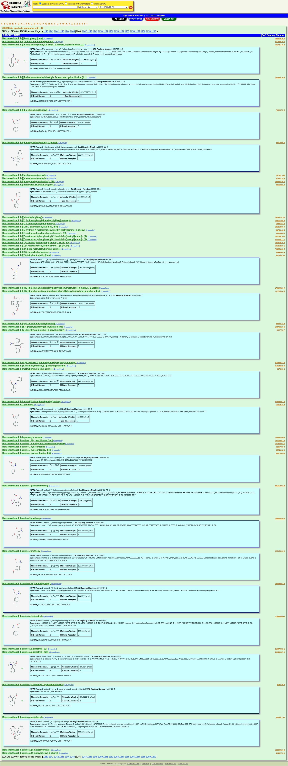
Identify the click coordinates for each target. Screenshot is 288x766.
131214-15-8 (280, 243)
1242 (56, 31)
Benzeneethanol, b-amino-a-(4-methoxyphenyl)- (26, 750)
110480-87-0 (280, 652)
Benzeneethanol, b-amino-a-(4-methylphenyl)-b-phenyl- (30, 753)
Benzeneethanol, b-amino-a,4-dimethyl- (22, 616)
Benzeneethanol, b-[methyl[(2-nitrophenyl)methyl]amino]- (31, 401)
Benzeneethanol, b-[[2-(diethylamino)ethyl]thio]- (26, 255)
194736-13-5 (280, 327)
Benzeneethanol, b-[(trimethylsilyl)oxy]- (22, 217)
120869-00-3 (280, 616)
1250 (100, 31)
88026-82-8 (280, 453)
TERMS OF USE (133, 764)
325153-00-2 (280, 551)
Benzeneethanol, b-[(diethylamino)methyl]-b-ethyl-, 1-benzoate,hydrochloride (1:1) (44, 77)
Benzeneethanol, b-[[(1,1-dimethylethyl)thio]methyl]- (29, 223)
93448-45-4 (280, 252)
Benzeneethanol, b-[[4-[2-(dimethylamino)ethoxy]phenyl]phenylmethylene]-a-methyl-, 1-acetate (50, 288)
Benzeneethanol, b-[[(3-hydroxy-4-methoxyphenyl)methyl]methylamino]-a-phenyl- (43, 230)
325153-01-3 (280, 486)
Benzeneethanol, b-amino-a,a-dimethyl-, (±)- (24, 649)
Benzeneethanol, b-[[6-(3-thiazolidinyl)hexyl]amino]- (28, 323)
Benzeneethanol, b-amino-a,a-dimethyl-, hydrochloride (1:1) (33, 684)
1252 (111, 31)
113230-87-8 (280, 402)
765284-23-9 (280, 363)
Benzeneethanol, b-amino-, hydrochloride (23, 446)
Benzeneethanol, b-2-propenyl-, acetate (22, 437)
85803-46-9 (280, 233)
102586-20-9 (280, 77)
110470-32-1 (280, 649)
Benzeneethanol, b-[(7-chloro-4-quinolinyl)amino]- (28, 41)
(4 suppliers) (56, 453)
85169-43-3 (280, 255)
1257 (137, 31)
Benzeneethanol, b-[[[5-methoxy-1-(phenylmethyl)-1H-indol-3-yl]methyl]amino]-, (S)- (44, 239)
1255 (127, 31)
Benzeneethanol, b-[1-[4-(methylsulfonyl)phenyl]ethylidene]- (33, 327)
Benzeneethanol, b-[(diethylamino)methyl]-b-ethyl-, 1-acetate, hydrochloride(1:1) (43, 44)
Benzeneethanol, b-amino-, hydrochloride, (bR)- (26, 450)
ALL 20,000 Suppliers (155, 15)
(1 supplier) (48, 38)
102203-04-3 (280, 291)
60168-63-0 (280, 185)
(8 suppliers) (46, 551)
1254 (121, 31)
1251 (105, 31)
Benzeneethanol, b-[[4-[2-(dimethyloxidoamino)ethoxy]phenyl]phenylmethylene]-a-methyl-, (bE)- (51, 291)
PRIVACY (145, 764)
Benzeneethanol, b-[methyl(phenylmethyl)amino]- (27, 369)
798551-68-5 (280, 249)
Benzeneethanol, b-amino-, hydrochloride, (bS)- (26, 453)
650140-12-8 (280, 366)
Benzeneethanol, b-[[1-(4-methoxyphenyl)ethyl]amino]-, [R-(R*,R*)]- (36, 242)
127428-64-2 (280, 584)
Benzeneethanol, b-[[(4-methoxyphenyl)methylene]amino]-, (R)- (34, 233)
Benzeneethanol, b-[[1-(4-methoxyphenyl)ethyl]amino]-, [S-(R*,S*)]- (36, 245)
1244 (67, 31)
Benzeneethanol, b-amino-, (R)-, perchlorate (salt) (27, 440)
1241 (51, 31)
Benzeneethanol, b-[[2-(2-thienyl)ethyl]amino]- (25, 252)
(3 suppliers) (104, 288)
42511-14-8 (280, 175)
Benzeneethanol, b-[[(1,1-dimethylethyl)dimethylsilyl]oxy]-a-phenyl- (36, 220)
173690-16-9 (280, 288)
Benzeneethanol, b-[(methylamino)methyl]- (24, 175)
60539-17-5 (280, 717)
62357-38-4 (280, 447)
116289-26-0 (280, 42)
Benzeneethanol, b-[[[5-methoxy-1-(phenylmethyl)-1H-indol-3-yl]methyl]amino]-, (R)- (44, 236)
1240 (45, 31)
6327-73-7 (281, 330)
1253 (116, 31)
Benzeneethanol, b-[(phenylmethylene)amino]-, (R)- (28, 181)
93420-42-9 (280, 324)
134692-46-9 (280, 437)
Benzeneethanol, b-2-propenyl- (18, 404)
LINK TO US (183, 764)
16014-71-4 (280, 405)
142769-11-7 (280, 239)
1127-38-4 (281, 685)
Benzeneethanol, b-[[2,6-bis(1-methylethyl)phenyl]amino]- (31, 249)
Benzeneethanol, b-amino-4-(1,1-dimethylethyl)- (26, 583)
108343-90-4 (280, 518)
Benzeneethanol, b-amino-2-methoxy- (21, 518)
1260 (153, 31)
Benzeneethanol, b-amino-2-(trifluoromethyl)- (25, 485)
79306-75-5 (280, 110)
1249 (95, 31)
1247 (84, 31)
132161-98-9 (280, 220)
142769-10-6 (280, 236)
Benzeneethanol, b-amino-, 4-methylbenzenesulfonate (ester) (33, 443)
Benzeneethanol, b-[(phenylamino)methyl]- (24, 178)
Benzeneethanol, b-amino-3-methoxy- (21, 551)
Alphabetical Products (133, 15)
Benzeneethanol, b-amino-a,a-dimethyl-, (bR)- (25, 652)
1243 (61, 31)
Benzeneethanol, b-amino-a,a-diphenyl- (22, 717)
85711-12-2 (280, 450)
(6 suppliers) (46, 518)
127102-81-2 (280, 440)
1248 (89, 31)
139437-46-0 (280, 182)
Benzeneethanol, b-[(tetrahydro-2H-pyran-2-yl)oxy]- (28, 184)
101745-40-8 (280, 45)
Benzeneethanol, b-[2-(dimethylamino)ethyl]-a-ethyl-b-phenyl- (33, 330)
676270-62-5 (280, 444)
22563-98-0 (280, 143)
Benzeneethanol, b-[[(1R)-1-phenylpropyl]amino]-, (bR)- (30, 226)
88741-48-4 (280, 230)
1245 (72, 31)
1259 (148, 31)
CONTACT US (170, 764)
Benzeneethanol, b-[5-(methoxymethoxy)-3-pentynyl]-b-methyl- (34, 365)
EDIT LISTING (157, 764)
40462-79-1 (280, 753)
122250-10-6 (280, 750)
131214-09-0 (280, 227)
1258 (143, 31)
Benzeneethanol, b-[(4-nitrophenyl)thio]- (22, 38)
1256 (132, 31)
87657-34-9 (280, 178)
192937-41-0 (280, 217)
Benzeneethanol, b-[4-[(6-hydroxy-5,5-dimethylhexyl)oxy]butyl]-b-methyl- (39, 362)
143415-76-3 (280, 38)
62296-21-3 (280, 224)
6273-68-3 (281, 369)
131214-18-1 (280, 246)
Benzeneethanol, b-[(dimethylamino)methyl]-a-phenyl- (30, 142)
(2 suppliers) (89, 45)
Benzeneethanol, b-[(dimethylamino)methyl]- (25, 110)
